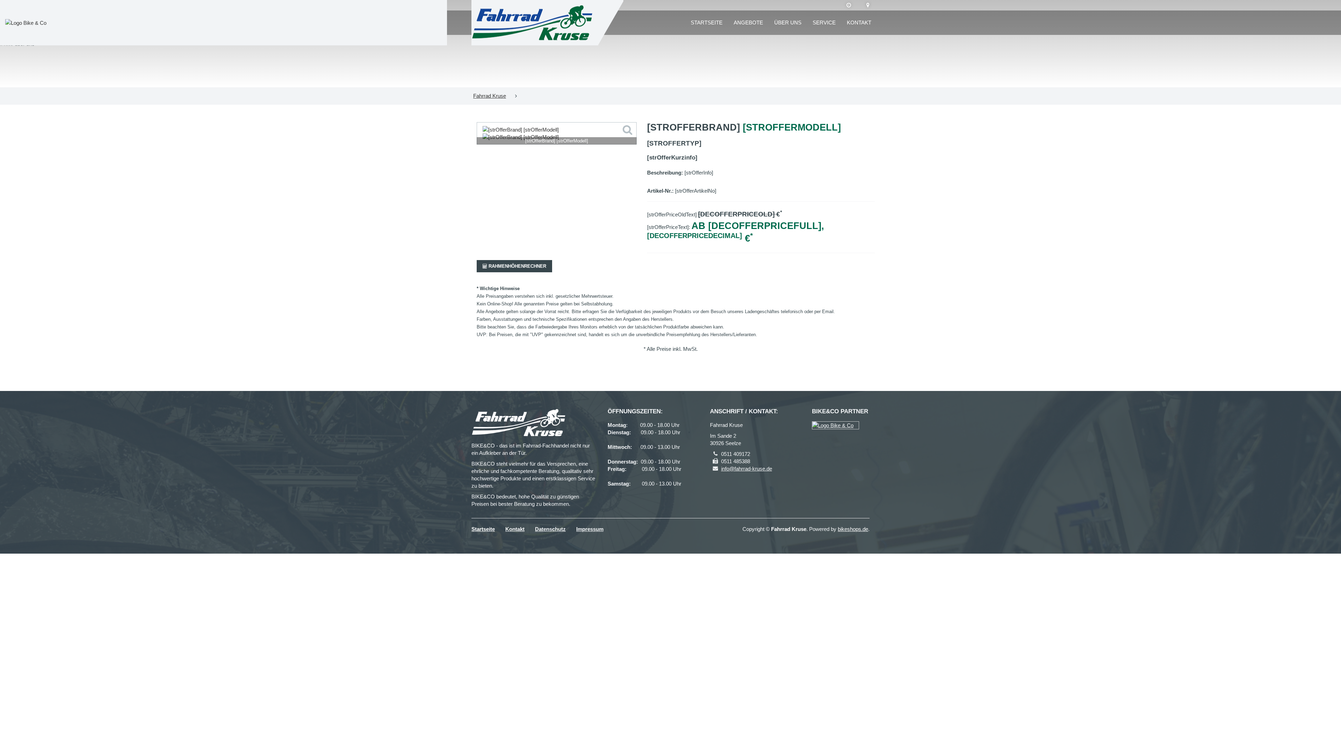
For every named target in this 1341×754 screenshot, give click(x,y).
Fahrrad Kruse (489, 96)
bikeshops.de (853, 529)
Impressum (589, 529)
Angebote (748, 22)
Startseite (707, 22)
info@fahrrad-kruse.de (746, 469)
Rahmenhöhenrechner (516, 266)
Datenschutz (550, 529)
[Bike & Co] (835, 425)
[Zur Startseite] (532, 23)
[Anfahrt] (868, 5)
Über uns (787, 22)
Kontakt (859, 22)
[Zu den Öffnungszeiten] (849, 5)
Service (824, 22)
